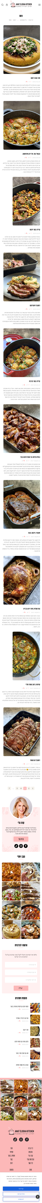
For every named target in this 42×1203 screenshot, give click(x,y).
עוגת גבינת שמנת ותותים (22, 1065)
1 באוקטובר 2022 (35, 612)
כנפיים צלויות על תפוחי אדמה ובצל (30, 457)
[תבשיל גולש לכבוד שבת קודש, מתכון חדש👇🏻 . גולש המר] (30, 910)
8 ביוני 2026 (25, 1021)
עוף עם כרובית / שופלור (22, 1018)
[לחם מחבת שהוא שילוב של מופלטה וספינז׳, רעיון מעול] (11, 929)
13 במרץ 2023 (36, 157)
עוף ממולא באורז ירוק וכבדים (31, 608)
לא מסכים (21, 1199)
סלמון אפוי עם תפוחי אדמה (21, 1041)
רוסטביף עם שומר (35, 760)
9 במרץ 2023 (36, 233)
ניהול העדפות (21, 1194)
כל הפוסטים (23, 20)
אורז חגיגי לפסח (35, 78)
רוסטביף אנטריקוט (35, 305)
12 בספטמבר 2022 (35, 688)
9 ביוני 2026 (25, 1009)
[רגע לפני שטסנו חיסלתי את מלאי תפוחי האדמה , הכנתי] (11, 872)
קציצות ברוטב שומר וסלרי (33, 684)
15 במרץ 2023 (36, 82)
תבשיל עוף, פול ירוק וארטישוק (31, 154)
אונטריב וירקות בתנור (34, 533)
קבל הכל (21, 1189)
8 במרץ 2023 (36, 309)
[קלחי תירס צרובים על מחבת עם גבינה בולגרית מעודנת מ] (11, 910)
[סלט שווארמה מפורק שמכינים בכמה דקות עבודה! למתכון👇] (11, 891)
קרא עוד (21, 839)
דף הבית (31, 20)
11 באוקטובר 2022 (35, 461)
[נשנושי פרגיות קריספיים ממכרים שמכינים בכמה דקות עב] (30, 929)
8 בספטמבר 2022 (35, 764)
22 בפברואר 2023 (35, 385)
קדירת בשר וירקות (35, 229)
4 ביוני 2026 (25, 1068)
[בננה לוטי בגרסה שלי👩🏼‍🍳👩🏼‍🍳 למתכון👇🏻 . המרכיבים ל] (30, 891)
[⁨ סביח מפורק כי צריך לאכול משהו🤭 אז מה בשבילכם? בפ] (7, 1113)
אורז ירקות (25, 1030)
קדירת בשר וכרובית (34, 381)
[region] (21, 1187)
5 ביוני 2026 (25, 1056)
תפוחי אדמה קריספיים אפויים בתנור (19, 1006)
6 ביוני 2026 (25, 1044)
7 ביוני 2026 (25, 1033)
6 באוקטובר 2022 (35, 536)
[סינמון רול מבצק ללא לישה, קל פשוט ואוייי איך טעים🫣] (30, 872)
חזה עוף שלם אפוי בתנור (22, 1053)
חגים (14, 20)
